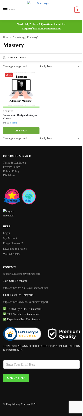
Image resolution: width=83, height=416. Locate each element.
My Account (10, 238)
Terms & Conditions (14, 162)
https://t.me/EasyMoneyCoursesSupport (25, 301)
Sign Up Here (16, 377)
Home (6, 37)
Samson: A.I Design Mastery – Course (20, 117)
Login (6, 233)
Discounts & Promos (15, 248)
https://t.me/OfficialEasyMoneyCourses (25, 287)
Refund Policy (11, 171)
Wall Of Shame (12, 253)
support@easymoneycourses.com (41, 28)
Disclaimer (9, 175)
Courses (8, 111)
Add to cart (21, 130)
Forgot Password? (13, 243)
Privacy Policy (11, 166)
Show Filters (17, 57)
